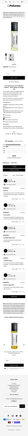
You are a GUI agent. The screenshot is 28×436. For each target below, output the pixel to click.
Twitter (14, 133)
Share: (14, 131)
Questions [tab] (14, 163)
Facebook (8, 133)
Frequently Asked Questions (14, 385)
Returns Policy (14, 390)
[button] (14, 145)
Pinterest (20, 133)
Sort (14, 175)
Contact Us (14, 391)
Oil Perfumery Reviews (14, 388)
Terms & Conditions (11, 429)
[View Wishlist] (18, 2)
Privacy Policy (17, 429)
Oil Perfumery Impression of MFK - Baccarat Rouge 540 (14, 352)
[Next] (23, 344)
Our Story (14, 383)
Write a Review (17, 170)
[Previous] (4, 344)
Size (14, 70)
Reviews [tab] (6, 163)
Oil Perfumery (18, 425)
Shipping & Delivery (14, 386)
